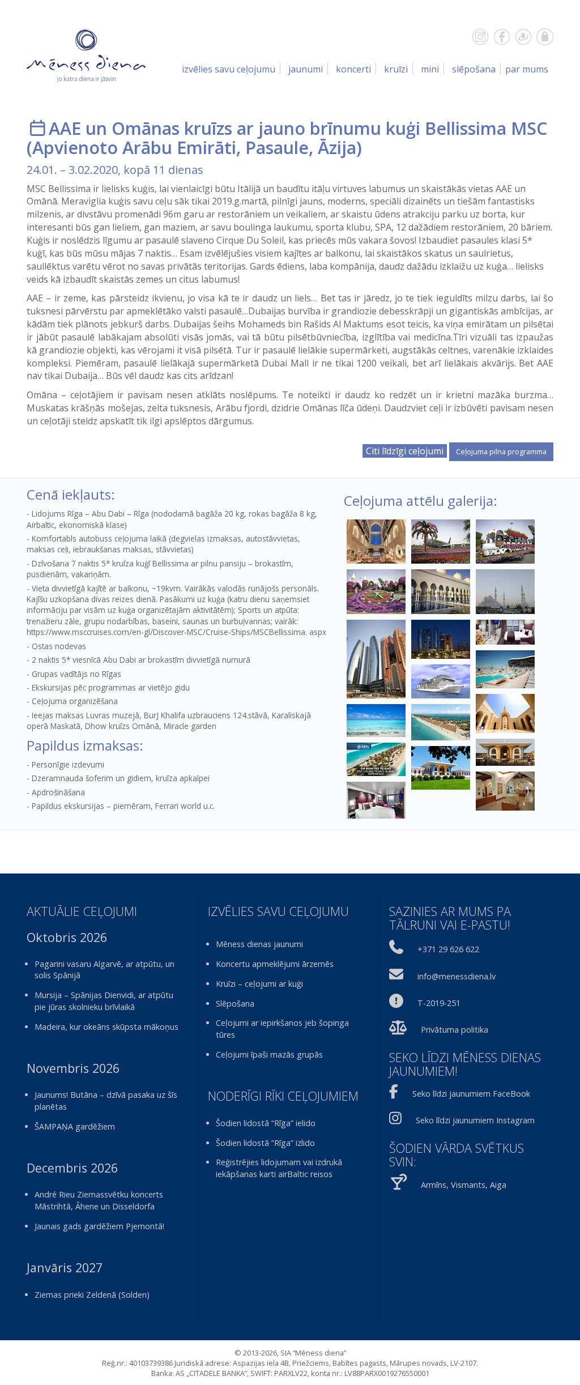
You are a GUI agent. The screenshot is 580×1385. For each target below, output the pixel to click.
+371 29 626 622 (448, 949)
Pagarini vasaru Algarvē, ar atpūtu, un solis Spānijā (104, 969)
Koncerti (353, 69)
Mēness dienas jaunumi (259, 944)
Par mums (526, 69)
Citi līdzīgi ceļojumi (404, 451)
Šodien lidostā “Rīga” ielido (265, 1123)
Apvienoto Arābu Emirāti (134, 147)
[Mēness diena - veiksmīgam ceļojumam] (86, 55)
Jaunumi (305, 69)
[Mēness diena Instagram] (480, 36)
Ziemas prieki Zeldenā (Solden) (92, 1294)
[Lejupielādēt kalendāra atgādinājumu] (38, 128)
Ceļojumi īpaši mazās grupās (269, 1054)
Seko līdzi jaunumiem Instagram (475, 1120)
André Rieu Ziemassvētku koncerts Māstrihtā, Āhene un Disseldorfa (99, 1200)
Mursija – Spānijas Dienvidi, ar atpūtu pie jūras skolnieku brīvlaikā (104, 1001)
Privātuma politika (454, 1029)
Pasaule (277, 147)
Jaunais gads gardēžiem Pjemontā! (99, 1226)
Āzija (337, 147)
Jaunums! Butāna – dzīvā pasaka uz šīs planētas (106, 1100)
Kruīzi (396, 69)
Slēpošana (474, 69)
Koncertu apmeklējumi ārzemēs (275, 963)
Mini (430, 69)
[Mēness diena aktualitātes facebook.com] (501, 36)
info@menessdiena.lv (456, 976)
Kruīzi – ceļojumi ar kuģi (259, 983)
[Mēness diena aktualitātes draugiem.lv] (523, 36)
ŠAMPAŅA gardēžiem (75, 1126)
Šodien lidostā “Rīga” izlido (265, 1142)
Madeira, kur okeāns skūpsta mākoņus (106, 1026)
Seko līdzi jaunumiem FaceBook (471, 1093)
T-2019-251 (438, 1003)
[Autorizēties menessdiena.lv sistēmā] (544, 36)
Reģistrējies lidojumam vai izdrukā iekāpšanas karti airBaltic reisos (279, 1168)
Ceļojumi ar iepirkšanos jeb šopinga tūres (282, 1028)
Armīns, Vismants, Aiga (463, 1184)
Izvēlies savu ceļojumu (228, 69)
